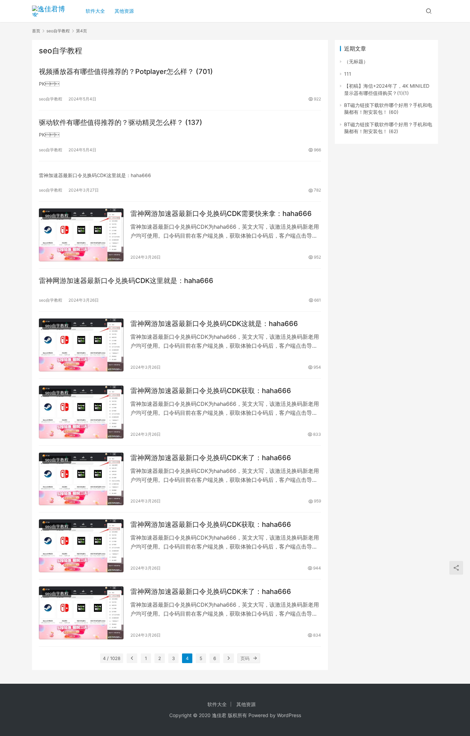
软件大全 (95, 11)
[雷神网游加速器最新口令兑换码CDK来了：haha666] (81, 479)
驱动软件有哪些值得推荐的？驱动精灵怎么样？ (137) (120, 122)
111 (347, 74)
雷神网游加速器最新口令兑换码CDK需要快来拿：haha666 (221, 213)
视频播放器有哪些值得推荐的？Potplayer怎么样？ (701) (126, 71)
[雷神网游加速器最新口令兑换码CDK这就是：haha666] (81, 344)
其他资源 (124, 11)
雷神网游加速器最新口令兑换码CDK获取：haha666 (210, 391)
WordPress (289, 715)
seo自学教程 (50, 98)
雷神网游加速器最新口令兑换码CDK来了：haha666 (210, 458)
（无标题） (356, 61)
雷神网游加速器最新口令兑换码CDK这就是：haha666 (214, 324)
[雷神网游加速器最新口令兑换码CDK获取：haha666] (81, 412)
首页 (36, 30)
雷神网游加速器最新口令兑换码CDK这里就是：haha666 (126, 281)
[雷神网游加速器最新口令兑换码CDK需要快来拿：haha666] (81, 234)
